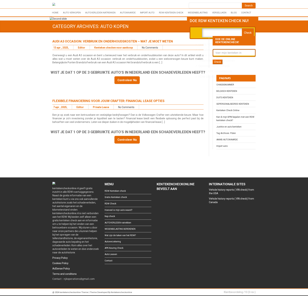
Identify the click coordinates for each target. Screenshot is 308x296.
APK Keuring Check (114, 248)
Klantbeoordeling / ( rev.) (240, 292)
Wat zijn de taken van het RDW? (120, 235)
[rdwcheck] (53, 4)
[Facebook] (158, 198)
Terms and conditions (64, 273)
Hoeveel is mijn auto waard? (118, 210)
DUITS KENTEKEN (224, 97)
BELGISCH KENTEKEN (226, 91)
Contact (246, 12)
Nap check (110, 216)
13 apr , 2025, (61, 47)
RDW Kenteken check (171, 12)
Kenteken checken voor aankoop (113, 47)
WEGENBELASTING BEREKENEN (120, 229)
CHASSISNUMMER (225, 84)
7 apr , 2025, (60, 107)
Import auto (147, 12)
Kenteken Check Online (227, 110)
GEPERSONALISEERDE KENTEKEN (232, 104)
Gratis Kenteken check (116, 197)
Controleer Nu (127, 80)
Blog (234, 12)
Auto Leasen (111, 254)
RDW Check (110, 203)
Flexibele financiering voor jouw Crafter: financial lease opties (108, 101)
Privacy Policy (60, 257)
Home (55, 12)
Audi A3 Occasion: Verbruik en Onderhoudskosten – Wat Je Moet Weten (112, 41)
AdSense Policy (61, 268)
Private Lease (101, 107)
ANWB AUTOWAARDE (227, 139)
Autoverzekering (113, 241)
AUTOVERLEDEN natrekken (100, 12)
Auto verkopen (72, 12)
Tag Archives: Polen (226, 133)
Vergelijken (219, 12)
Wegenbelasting (198, 12)
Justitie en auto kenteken (229, 127)
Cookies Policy (60, 263)
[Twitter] (164, 198)
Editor (81, 47)
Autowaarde (128, 12)
